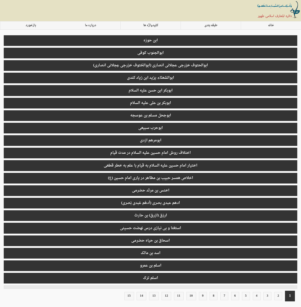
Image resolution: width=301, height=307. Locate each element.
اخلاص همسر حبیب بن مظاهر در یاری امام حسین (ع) (150, 178)
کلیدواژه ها (150, 25)
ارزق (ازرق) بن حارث (150, 215)
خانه (271, 25)
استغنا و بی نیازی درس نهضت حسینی (150, 228)
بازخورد (31, 25)
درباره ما (90, 25)
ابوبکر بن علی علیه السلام (150, 103)
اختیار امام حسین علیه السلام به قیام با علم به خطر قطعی (150, 165)
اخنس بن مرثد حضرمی (150, 190)
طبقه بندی (211, 25)
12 (166, 296)
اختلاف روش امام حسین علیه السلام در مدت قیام (150, 152)
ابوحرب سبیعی (150, 128)
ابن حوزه (150, 40)
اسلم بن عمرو (150, 265)
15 (129, 296)
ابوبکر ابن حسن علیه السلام (151, 90)
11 (178, 296)
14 (141, 296)
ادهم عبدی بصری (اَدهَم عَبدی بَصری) (150, 203)
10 (191, 296)
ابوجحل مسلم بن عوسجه (150, 115)
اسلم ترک (150, 278)
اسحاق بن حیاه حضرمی (150, 240)
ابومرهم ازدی (150, 140)
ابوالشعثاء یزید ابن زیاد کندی (150, 77)
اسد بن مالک (150, 253)
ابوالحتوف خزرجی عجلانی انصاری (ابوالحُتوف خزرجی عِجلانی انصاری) (150, 65)
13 (154, 296)
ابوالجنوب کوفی (150, 52)
